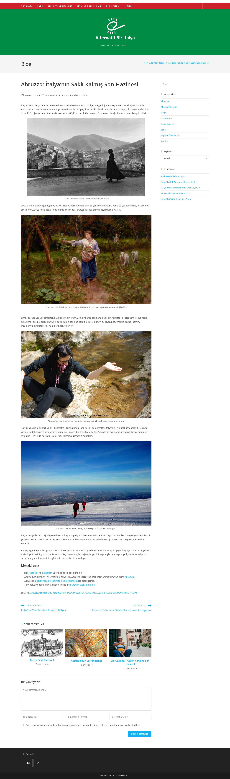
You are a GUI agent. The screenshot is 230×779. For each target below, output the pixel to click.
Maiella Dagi (97, 593)
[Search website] (205, 6)
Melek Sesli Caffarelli (42, 660)
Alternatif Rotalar (68, 95)
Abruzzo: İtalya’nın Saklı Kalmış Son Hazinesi (188, 62)
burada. (130, 576)
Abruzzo (50, 95)
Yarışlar (164, 141)
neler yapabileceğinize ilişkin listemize (56, 580)
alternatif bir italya (62, 593)
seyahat (133, 593)
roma (126, 593)
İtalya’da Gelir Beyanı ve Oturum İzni (178, 182)
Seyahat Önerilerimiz (170, 135)
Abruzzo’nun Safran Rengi (86, 660)
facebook (33, 572)
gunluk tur (78, 593)
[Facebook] (28, 763)
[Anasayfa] (145, 62)
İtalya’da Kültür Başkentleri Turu (176, 199)
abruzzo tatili (45, 593)
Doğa (163, 112)
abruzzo (34, 593)
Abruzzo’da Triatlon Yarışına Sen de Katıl (130, 662)
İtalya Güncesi (167, 123)
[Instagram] (37, 763)
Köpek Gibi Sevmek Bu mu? (173, 193)
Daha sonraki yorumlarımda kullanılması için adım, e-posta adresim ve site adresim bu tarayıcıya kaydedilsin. (83, 725)
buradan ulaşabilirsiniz (82, 584)
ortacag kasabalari (113, 593)
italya (88, 593)
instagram (47, 572)
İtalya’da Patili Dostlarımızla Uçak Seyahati (180, 187)
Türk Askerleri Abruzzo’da (172, 176)
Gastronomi (166, 118)
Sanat (85, 95)
